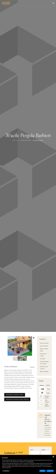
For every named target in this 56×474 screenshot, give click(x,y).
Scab (48, 389)
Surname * (43, 449)
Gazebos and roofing (26, 140)
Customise (6, 470)
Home (14, 140)
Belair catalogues (44, 371)
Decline (42, 470)
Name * (32, 449)
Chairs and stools (44, 343)
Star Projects (47, 401)
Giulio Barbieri (47, 405)
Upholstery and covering (44, 367)
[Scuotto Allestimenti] (6, 3)
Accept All (50, 470)
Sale (18, 140)
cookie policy (30, 461)
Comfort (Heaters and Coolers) (44, 362)
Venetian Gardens (46, 397)
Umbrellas (42, 358)
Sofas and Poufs (44, 346)
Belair (48, 393)
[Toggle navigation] (53, 3)
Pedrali (48, 385)
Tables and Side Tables (44, 350)
